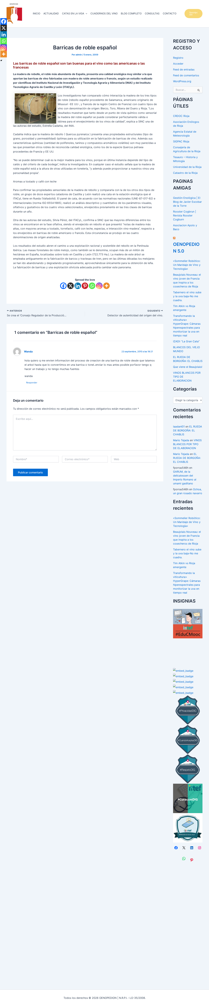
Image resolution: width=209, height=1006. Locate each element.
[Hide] (1, 60)
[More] (106, 285)
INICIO (36, 13)
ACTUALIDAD (51, 13)
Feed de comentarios (186, 75)
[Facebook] (63, 285)
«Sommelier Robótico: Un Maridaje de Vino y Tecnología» (187, 264)
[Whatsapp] (92, 285)
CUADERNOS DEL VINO (104, 13)
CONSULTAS (152, 13)
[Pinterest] (85, 285)
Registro (178, 57)
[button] (194, 13)
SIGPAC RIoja (181, 141)
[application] (85, 13)
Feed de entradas (183, 69)
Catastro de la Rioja (185, 172)
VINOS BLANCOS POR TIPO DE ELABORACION (187, 444)
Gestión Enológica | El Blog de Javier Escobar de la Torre (187, 201)
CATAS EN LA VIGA (73, 13)
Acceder (178, 63)
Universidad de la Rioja (187, 167)
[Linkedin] (77, 285)
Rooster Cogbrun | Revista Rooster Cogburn (184, 215)
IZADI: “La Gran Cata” (186, 341)
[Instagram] (99, 285)
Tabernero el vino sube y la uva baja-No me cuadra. (187, 296)
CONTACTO (169, 13)
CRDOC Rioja (181, 116)
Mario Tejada (181, 440)
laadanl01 (179, 426)
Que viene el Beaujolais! (187, 366)
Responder (31, 382)
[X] (70, 285)
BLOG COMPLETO (131, 13)
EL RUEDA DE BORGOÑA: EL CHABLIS (187, 430)
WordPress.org (182, 81)
